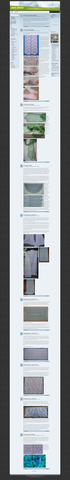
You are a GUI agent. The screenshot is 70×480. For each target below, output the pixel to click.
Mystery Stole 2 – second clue (30, 364)
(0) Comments (26, 26)
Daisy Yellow (53, 49)
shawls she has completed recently (44, 171)
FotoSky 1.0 (31, 476)
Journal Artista (54, 54)
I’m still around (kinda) (14, 30)
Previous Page (34, 471)
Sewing (13, 50)
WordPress (40, 475)
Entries (12, 65)
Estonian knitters (36, 18)
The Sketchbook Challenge (55, 60)
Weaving (13, 53)
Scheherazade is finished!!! (30, 214)
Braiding (13, 42)
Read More (47, 26)
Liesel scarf (25, 33)
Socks (13, 48)
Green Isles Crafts (54, 51)
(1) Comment (25, 395)
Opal (27, 169)
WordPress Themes (38, 476)
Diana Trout (53, 50)
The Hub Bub (53, 59)
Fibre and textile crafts (14, 41)
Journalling (13, 57)
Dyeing (13, 43)
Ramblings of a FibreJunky (55, 67)
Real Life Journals (54, 56)
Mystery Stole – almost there (30, 299)
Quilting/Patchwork (14, 51)
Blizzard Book (13, 31)
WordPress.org (13, 67)
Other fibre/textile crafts (15, 49)
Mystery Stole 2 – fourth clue (30, 333)
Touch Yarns (48, 125)
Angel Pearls (47, 116)
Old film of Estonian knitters (30, 15)
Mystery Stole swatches (29, 434)
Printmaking (13, 58)
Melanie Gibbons (33, 222)
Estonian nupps (28, 20)
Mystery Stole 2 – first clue (29, 398)
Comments (13, 66)
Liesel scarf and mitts (28, 29)
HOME (12, 11)
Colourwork (13, 45)
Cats (11, 40)
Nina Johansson (54, 55)
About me (16, 11)
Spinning (13, 52)
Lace (13, 46)
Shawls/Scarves (14, 47)
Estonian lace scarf (45, 20)
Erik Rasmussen (54, 31)
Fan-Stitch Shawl (27, 165)
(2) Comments (26, 211)
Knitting (13, 44)
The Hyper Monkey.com (55, 70)
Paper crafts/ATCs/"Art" (14, 54)
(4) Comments (26, 361)
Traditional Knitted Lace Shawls (30, 170)
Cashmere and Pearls (28, 104)
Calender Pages (54, 64)
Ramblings (12, 59)
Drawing (13, 56)
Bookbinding (13, 55)
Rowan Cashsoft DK (30, 32)
